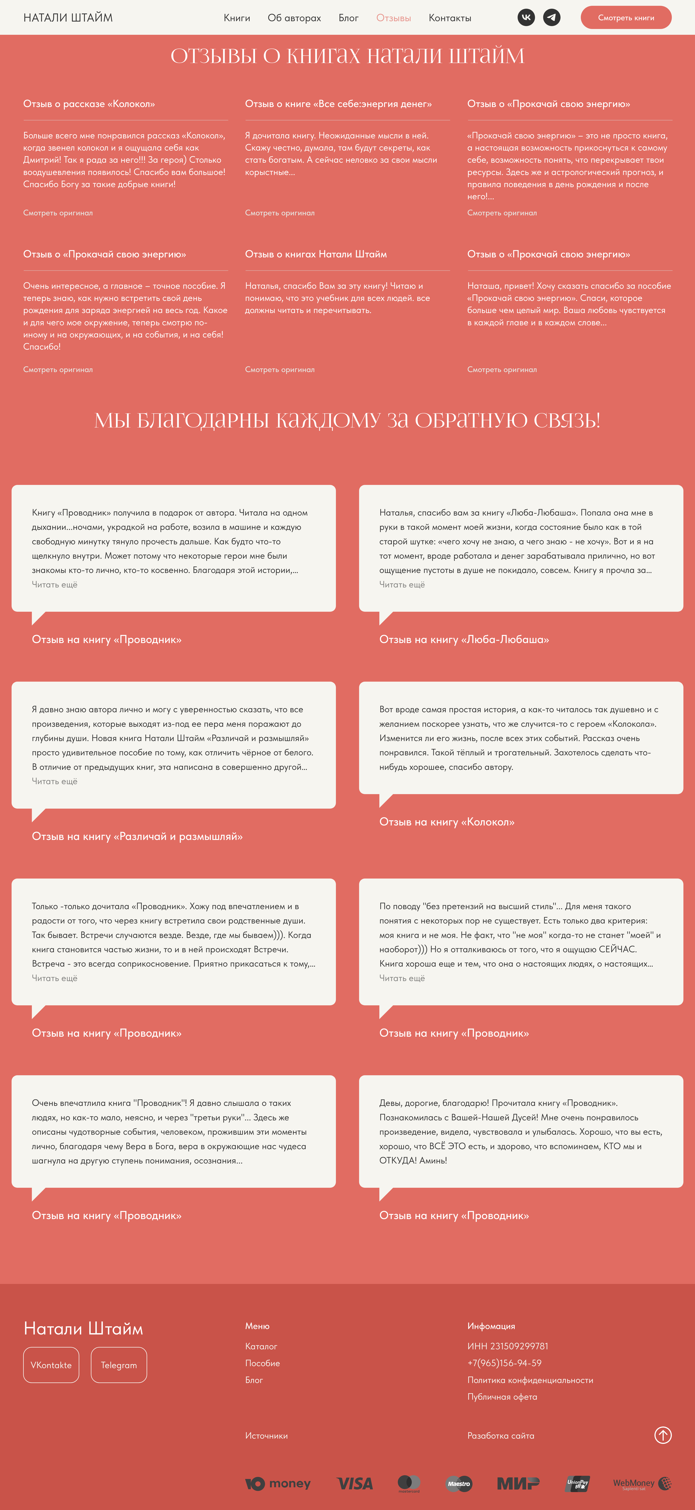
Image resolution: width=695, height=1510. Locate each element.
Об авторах (294, 17)
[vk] (526, 17)
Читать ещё (55, 584)
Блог (348, 17)
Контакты (450, 17)
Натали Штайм (83, 1328)
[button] (70, 213)
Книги (237, 17)
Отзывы (393, 17)
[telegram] (552, 17)
